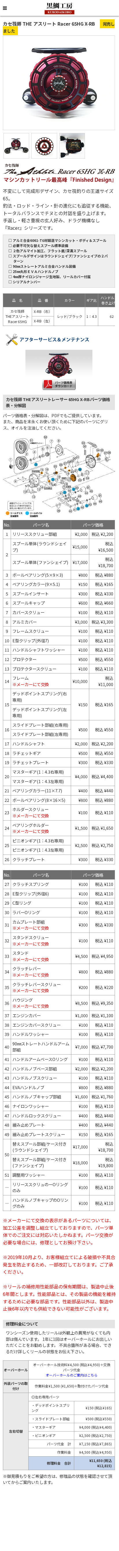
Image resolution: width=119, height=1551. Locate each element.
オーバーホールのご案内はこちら (72, 1374)
